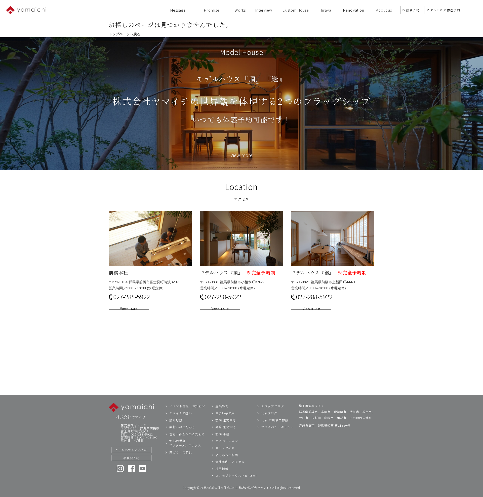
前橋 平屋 (222, 434)
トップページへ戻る (124, 34)
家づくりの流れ (180, 452)
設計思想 (175, 420)
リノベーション (226, 441)
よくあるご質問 (226, 455)
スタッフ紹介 (225, 448)
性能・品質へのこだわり (187, 434)
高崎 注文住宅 (225, 427)
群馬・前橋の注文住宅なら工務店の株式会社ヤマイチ (236, 487)
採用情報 (221, 469)
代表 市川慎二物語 (274, 420)
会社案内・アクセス (230, 461)
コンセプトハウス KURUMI (236, 475)
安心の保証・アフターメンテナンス (185, 443)
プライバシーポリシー (277, 427)
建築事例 (221, 406)
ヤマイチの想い (180, 413)
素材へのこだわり (182, 427)
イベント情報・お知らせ (187, 406)
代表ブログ (269, 413)
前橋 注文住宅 (225, 420)
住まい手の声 (225, 413)
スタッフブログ (272, 406)
